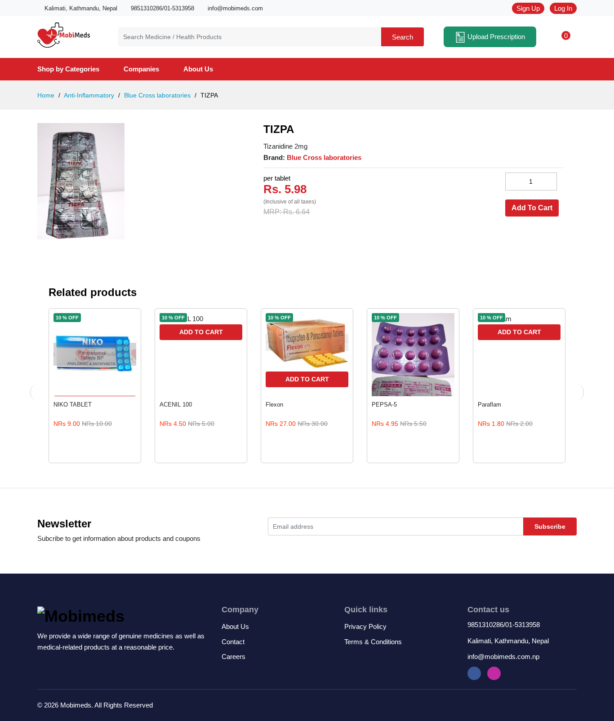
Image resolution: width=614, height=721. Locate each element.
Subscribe (549, 526)
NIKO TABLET (72, 404)
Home (45, 95)
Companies (141, 69)
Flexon (274, 404)
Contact (233, 642)
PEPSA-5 (384, 404)
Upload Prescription (495, 36)
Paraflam (489, 404)
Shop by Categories (68, 69)
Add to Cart (201, 332)
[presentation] (40, 392)
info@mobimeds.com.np (503, 656)
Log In (563, 8)
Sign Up (528, 8)
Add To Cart (532, 208)
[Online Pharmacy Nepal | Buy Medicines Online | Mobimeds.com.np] (63, 33)
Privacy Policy (365, 626)
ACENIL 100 (176, 404)
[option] (137, 181)
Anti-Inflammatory (88, 95)
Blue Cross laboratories (156, 95)
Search (402, 37)
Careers (233, 656)
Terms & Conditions (373, 642)
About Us (198, 69)
